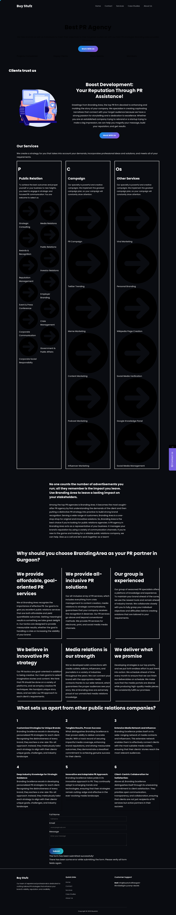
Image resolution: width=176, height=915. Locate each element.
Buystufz (95, 911)
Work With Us (88, 49)
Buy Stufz (24, 6)
